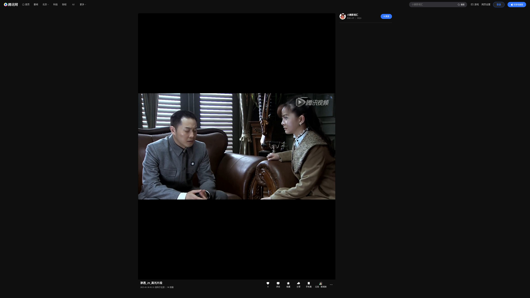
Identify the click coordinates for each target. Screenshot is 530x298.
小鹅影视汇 (352, 15)
